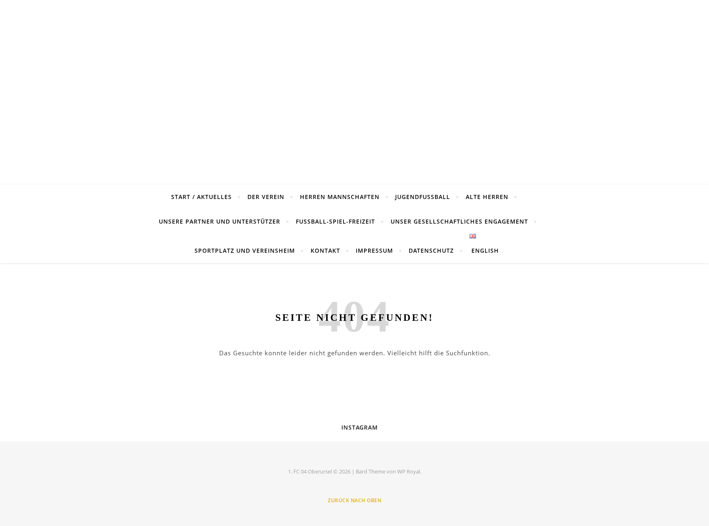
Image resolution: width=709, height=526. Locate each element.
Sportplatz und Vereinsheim (244, 250)
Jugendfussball (422, 197)
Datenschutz (431, 250)
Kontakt (325, 250)
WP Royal (408, 471)
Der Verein (265, 197)
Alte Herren (487, 197)
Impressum (374, 250)
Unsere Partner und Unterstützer (219, 221)
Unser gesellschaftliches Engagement (459, 221)
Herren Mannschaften (340, 197)
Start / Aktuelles (201, 197)
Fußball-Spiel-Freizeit (335, 221)
